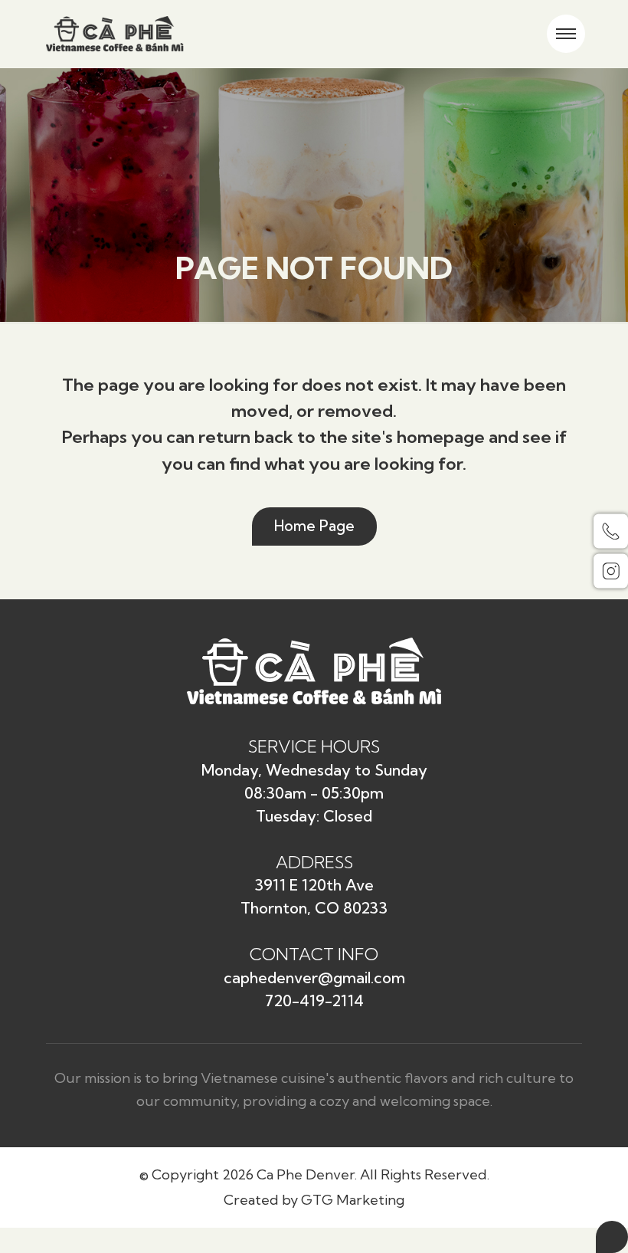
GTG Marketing (352, 1200)
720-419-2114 (314, 1000)
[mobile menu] (566, 34)
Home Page (314, 526)
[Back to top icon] (612, 1237)
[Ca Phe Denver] (115, 34)
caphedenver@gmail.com (314, 977)
